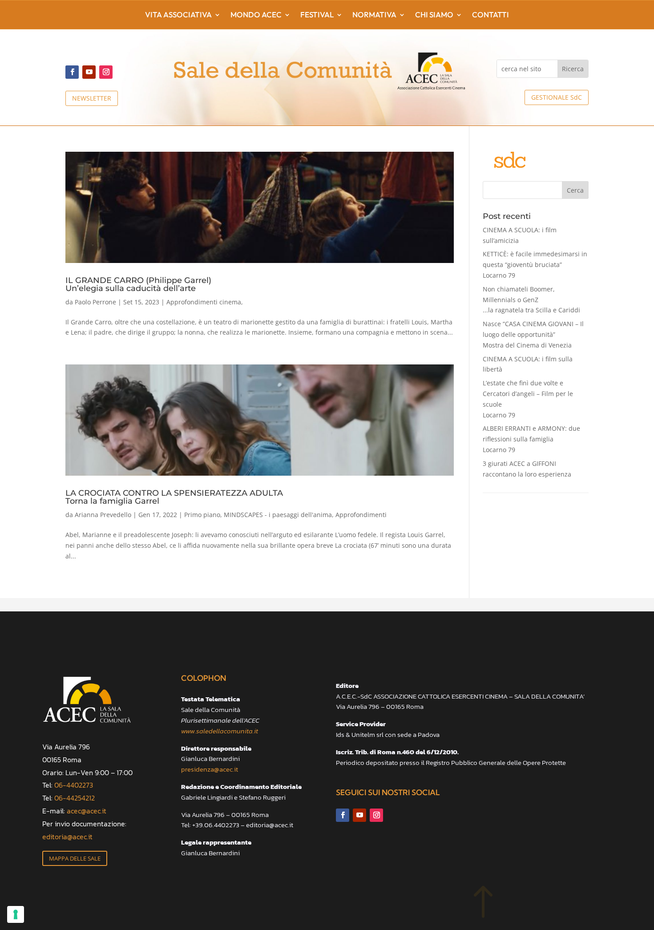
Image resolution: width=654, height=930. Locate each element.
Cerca (575, 190)
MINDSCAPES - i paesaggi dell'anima (278, 514)
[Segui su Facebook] (72, 72)
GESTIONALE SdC (556, 97)
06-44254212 (74, 798)
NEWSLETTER (91, 98)
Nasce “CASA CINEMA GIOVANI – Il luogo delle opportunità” (533, 334)
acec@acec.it (86, 810)
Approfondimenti (361, 514)
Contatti (490, 15)
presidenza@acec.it (209, 769)
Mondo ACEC (256, 15)
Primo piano (202, 514)
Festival (317, 15)
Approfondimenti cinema (203, 302)
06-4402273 (73, 785)
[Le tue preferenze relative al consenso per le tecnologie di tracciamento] (15, 914)
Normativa (374, 15)
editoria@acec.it (67, 836)
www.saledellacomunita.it (219, 731)
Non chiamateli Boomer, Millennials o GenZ (531, 300)
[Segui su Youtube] (89, 72)
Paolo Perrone (95, 302)
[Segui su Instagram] (106, 72)
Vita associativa (178, 15)
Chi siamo (434, 15)
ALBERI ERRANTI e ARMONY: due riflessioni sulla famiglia (531, 439)
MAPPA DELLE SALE (75, 858)
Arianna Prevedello (103, 514)
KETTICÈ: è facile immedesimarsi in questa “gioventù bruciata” (535, 264)
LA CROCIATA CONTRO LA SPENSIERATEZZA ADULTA (174, 496)
